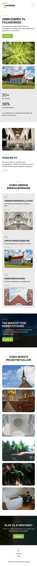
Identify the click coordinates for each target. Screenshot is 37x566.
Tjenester (18, 553)
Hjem (18, 548)
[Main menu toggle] (33, 5)
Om (18, 551)
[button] (7, 209)
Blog (18, 556)
